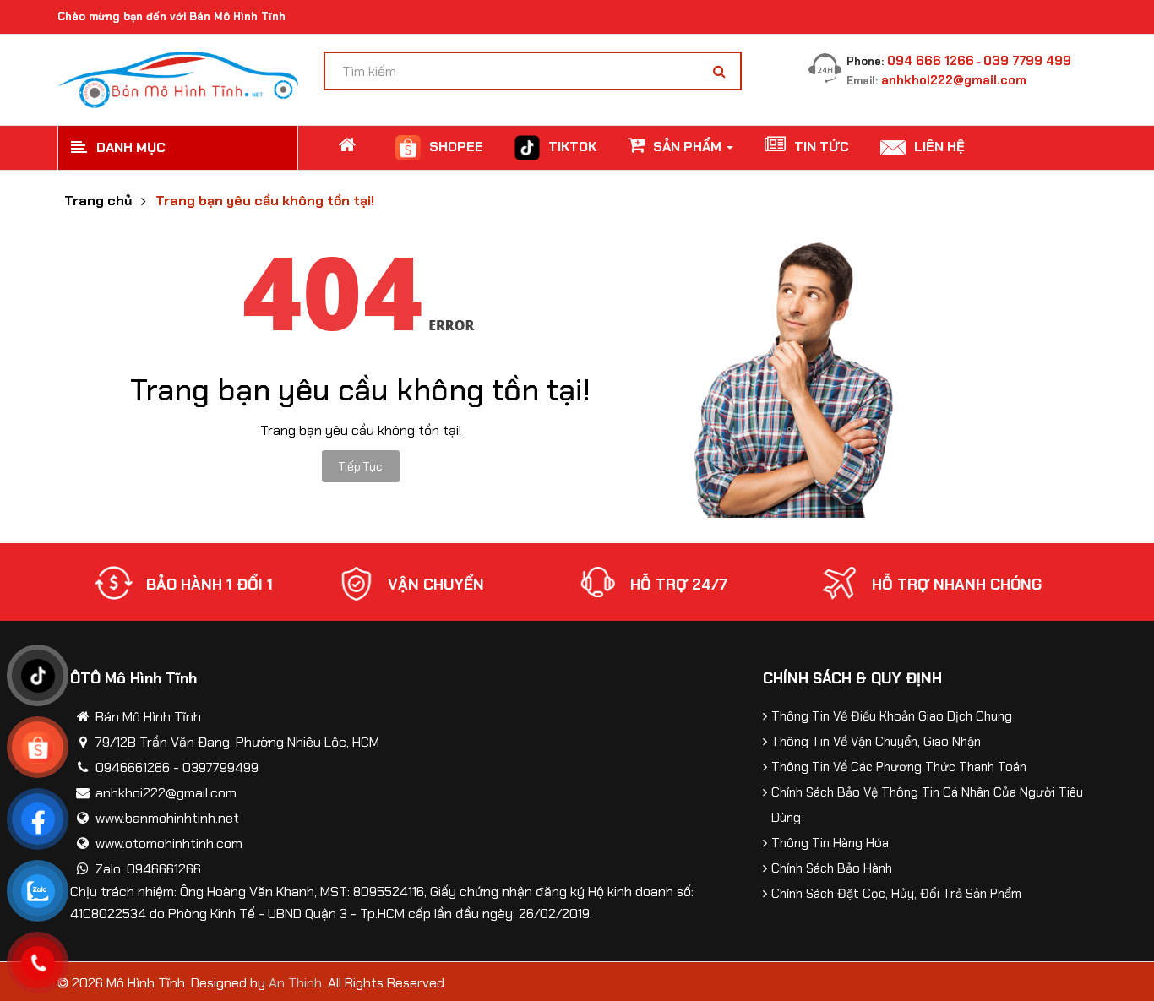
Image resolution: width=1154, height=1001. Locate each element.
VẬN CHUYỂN (436, 584)
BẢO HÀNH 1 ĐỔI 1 (209, 584)
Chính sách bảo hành (831, 868)
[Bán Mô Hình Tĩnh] (177, 78)
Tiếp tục (361, 466)
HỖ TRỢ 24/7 (678, 584)
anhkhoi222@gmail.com (953, 80)
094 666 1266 (930, 60)
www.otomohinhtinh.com (168, 843)
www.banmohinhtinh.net (167, 818)
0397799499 (220, 767)
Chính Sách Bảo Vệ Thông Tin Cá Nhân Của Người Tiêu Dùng (927, 805)
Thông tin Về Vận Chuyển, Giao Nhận (876, 741)
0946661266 (132, 767)
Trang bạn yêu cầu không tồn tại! (264, 201)
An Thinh (295, 983)
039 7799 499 (1027, 60)
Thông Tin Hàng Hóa (830, 843)
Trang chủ (98, 201)
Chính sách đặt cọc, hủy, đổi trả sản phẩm (896, 893)
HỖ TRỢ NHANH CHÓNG (957, 584)
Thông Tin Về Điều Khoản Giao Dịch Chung (891, 716)
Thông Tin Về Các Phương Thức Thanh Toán (898, 767)
